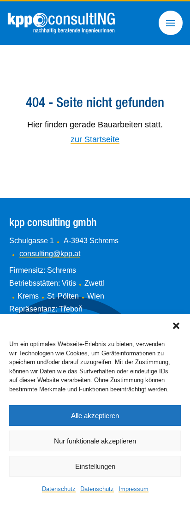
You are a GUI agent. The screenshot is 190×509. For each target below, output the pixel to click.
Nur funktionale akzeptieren (95, 441)
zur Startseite (95, 139)
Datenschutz (59, 488)
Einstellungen (95, 466)
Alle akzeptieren (95, 415)
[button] (176, 325)
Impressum (133, 488)
